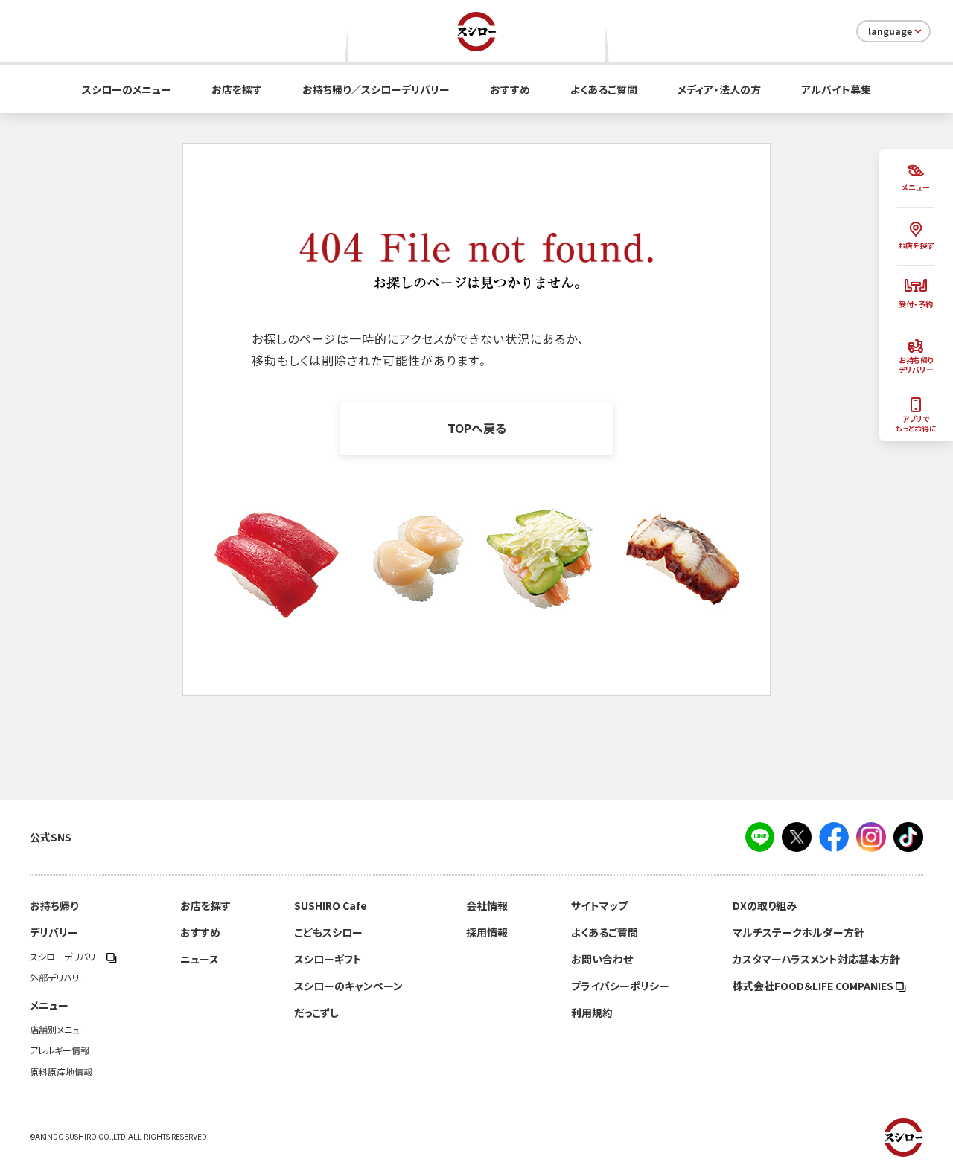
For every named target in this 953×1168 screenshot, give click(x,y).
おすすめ (510, 89)
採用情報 (487, 932)
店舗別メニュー (59, 1029)
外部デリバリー (59, 977)
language (890, 31)
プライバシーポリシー (620, 985)
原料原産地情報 (61, 1072)
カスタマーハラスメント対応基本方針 (816, 959)
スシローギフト (328, 959)
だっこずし (316, 1012)
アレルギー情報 (59, 1050)
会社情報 (487, 905)
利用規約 (592, 1012)
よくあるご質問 (603, 89)
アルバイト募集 (836, 89)
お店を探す (236, 89)
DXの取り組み (765, 905)
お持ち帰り (54, 905)
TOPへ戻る (476, 428)
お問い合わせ (602, 959)
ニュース (199, 959)
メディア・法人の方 (719, 89)
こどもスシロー (328, 932)
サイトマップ (599, 905)
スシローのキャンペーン (348, 985)
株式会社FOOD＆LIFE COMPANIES (814, 985)
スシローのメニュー (126, 89)
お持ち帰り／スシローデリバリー (376, 89)
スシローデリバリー (68, 956)
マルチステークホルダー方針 (798, 932)
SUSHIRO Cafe (330, 905)
